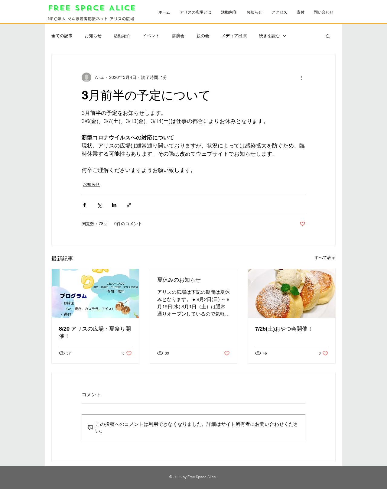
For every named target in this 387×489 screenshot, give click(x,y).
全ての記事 (62, 35)
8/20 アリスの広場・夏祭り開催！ (95, 332)
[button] (328, 36)
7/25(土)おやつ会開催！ (284, 328)
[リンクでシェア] (129, 205)
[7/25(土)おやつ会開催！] (291, 293)
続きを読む (269, 35)
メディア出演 (234, 35)
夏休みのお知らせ (179, 280)
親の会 (203, 35)
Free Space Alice (94, 8)
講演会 (178, 35)
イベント (151, 35)
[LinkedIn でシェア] (114, 205)
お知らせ (93, 35)
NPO (53, 19)
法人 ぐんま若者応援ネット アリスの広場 (96, 19)
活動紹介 (122, 35)
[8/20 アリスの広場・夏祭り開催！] (95, 293)
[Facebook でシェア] (84, 205)
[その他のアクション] (301, 77)
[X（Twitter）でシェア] (99, 205)
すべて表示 (325, 257)
